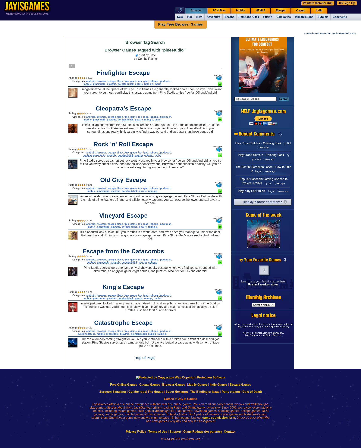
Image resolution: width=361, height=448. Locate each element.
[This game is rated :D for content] (220, 84)
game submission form (218, 417)
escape (112, 81)
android (90, 81)
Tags (179, 10)
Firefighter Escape (123, 72)
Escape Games (240, 384)
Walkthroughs (304, 16)
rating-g (148, 83)
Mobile (240, 10)
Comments (340, 16)
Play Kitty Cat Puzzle (252, 191)
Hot (189, 16)
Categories (283, 16)
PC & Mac (218, 10)
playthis (111, 83)
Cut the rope (137, 391)
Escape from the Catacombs (123, 251)
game (133, 81)
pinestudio (99, 83)
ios (140, 81)
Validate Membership (318, 3)
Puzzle (267, 16)
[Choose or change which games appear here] (285, 260)
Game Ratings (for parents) (202, 431)
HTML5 (260, 10)
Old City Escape (123, 179)
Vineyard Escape (123, 215)
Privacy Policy (136, 431)
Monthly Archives (263, 297)
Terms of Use (157, 431)
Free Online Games (123, 384)
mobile (87, 83)
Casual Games (149, 384)
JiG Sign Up (346, 3)
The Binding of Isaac (204, 391)
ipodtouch (165, 81)
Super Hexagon (176, 391)
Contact (229, 431)
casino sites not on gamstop (317, 33)
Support (323, 16)
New (180, 16)
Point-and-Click (249, 16)
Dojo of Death (252, 391)
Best (199, 16)
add (264, 270)
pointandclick (125, 83)
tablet (158, 83)
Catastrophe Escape (123, 322)
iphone (154, 81)
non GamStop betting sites (344, 33)
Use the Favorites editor (263, 284)
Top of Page (145, 358)
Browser (196, 10)
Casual (300, 10)
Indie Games (218, 384)
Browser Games (173, 384)
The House (155, 391)
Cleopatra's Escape (123, 108)
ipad (145, 81)
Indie (319, 10)
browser (101, 81)
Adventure (213, 16)
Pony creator (231, 391)
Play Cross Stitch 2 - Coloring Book (258, 143)
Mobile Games (197, 384)
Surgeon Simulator (112, 391)
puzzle (139, 83)
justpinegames (86, 333)
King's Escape (123, 287)
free (126, 81)
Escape (229, 16)
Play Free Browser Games (180, 24)
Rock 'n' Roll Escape (123, 144)
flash (120, 81)
